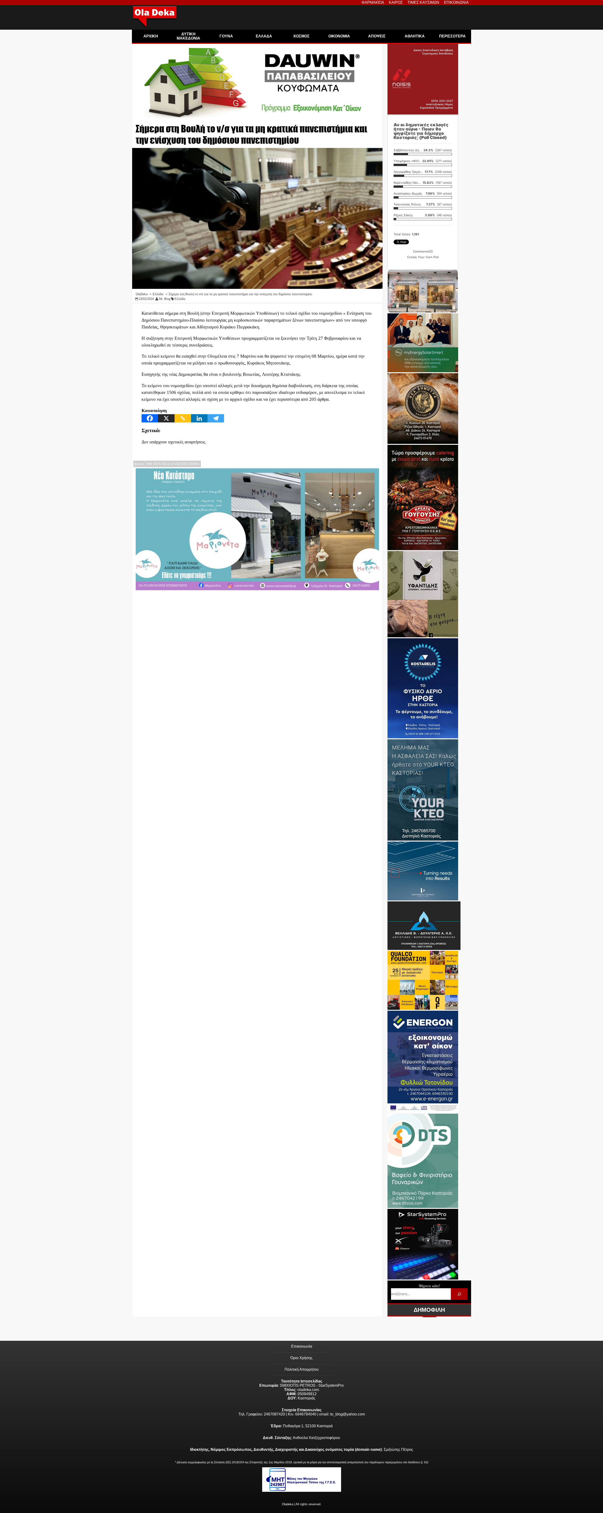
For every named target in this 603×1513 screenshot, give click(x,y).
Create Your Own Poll (423, 257)
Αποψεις (377, 36)
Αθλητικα (415, 36)
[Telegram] (216, 418)
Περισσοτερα (452, 36)
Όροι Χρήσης (301, 1358)
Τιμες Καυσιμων (423, 2)
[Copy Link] (183, 418)
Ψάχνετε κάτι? (429, 1286)
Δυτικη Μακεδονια (188, 36)
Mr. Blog (164, 299)
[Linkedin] (199, 418)
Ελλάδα (180, 299)
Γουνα (226, 36)
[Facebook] (150, 418)
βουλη (139, 464)
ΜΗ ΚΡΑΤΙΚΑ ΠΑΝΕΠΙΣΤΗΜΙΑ (173, 464)
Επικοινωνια (456, 2)
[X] (166, 418)
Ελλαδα (264, 36)
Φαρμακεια (373, 2)
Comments (423, 251)
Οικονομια (339, 36)
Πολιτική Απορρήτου (302, 1369)
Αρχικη (150, 36)
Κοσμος (301, 36)
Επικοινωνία (301, 1346)
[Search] (459, 1294)
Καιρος (396, 2)
